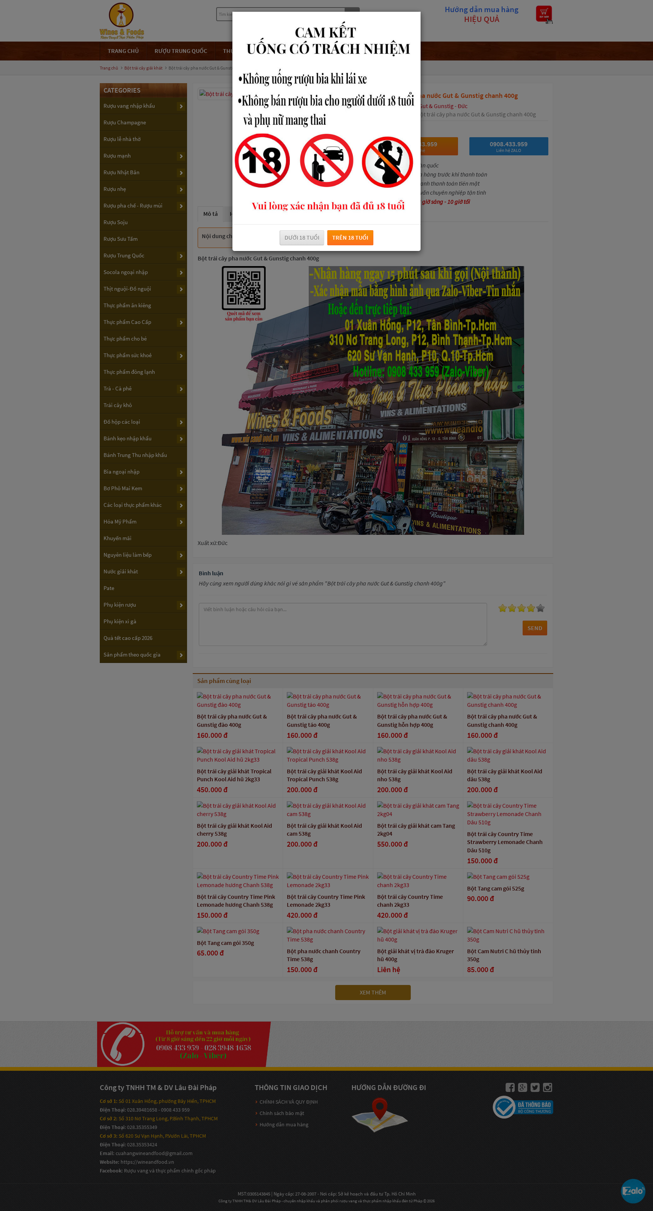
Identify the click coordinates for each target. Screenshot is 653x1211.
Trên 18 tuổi (350, 237)
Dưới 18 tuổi (302, 237)
